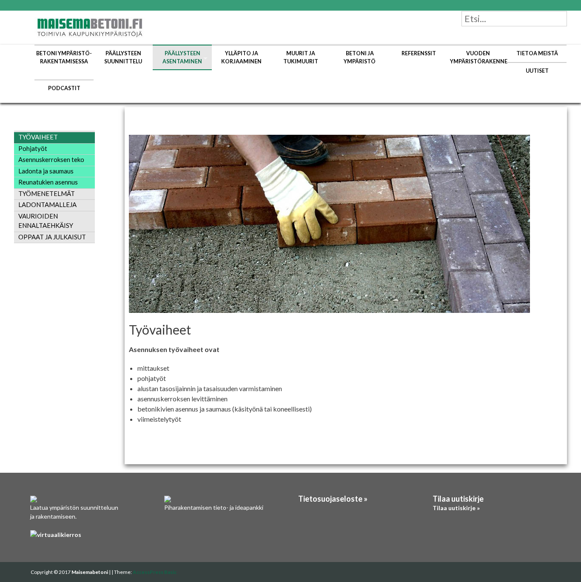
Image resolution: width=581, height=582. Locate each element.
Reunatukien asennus (48, 182)
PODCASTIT (64, 88)
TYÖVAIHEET (38, 137)
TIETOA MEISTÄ (537, 53)
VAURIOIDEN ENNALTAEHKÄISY (45, 221)
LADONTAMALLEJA (47, 204)
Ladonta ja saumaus (46, 171)
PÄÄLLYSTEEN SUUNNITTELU (123, 57)
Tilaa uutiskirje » (456, 507)
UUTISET (537, 71)
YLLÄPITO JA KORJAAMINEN (241, 57)
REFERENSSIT (419, 53)
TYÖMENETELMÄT (46, 193)
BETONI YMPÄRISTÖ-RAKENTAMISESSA (64, 57)
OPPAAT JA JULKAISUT (52, 237)
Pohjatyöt (32, 148)
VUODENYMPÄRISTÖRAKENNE (478, 57)
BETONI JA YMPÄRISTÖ (360, 57)
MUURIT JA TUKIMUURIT (300, 57)
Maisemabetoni (90, 572)
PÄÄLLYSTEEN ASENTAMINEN (182, 57)
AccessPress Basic (155, 572)
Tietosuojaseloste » (332, 498)
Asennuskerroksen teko (51, 159)
